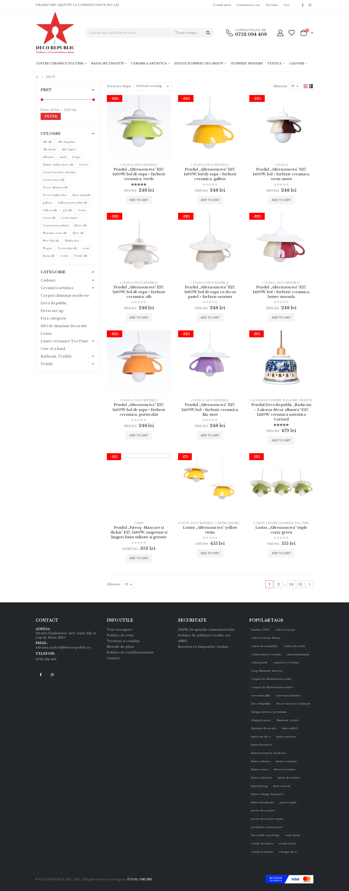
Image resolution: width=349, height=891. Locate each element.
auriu (63, 157)
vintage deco (288, 851)
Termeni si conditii (123, 641)
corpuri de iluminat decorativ (271, 679)
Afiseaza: (280, 86)
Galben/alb (50, 210)
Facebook (41, 674)
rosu (86, 248)
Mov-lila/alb (51, 240)
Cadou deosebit (294, 646)
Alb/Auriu (49, 149)
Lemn (138, 523)
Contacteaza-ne (248, 5)
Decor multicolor (55, 195)
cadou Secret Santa (286, 662)
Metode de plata (120, 647)
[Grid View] (305, 86)
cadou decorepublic (264, 646)
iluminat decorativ (264, 728)
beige (76, 157)
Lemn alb (49, 217)
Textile (274, 63)
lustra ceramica (284, 769)
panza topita (288, 802)
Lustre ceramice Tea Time (60, 63)
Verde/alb (80, 255)
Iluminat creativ (288, 720)
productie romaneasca (266, 827)
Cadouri (296, 63)
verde (64, 255)
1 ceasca (126, 165)
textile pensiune (262, 851)
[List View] (311, 86)
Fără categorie (53, 318)
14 (291, 584)
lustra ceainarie (286, 761)
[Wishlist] (292, 32)
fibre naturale (81, 195)
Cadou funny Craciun (266, 654)
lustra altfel (289, 728)
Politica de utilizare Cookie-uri (204, 635)
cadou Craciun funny (265, 637)
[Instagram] (310, 5)
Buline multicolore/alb (58, 164)
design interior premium (269, 712)
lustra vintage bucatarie (267, 794)
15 (300, 584)
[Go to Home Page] (37, 77)
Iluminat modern (247, 63)
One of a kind (53, 349)
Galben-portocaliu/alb (72, 202)
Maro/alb (80, 225)
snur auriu (293, 835)
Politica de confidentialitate (130, 652)
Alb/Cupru (68, 149)
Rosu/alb (49, 255)
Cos (287, 5)
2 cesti (183, 523)
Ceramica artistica (149, 63)
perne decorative (263, 810)
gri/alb (67, 210)
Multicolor (72, 240)
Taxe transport (119, 630)
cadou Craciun (285, 629)
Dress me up (52, 311)
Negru (47, 248)
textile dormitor (262, 843)
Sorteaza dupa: (119, 86)
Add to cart (138, 200)
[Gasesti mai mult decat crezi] (208, 33)
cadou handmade (298, 654)
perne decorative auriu (267, 818)
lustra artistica (286, 736)
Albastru (48, 157)
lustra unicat (281, 786)
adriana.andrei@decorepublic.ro (63, 647)
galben (47, 202)
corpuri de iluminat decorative (272, 687)
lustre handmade (262, 802)
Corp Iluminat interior (267, 670)
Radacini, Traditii (107, 63)
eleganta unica (261, 720)
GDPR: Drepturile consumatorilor (206, 630)
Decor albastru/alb (55, 187)
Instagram (52, 674)
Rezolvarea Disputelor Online (203, 647)
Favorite (272, 5)
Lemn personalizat (56, 225)
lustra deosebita (289, 777)
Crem (83, 164)
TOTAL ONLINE (139, 879)
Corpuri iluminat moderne (65, 295)
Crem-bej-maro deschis (59, 172)
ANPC (183, 641)
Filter (50, 116)
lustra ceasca (260, 769)
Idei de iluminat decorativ (198, 63)
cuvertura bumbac (288, 695)
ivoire (82, 210)
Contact (113, 658)
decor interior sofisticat (293, 703)
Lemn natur (69, 217)
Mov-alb (78, 233)
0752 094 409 (251, 34)
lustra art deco (261, 736)
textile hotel (287, 843)
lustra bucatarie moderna (268, 753)
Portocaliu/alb (67, 248)
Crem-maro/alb (54, 179)
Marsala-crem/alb (55, 233)
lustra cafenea (260, 761)
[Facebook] (303, 5)
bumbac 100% (260, 629)
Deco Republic (146, 165)
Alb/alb (47, 141)
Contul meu (222, 5)
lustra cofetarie (261, 777)
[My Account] (280, 32)
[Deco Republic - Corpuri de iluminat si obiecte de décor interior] (49, 32)
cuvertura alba (261, 695)
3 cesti (258, 523)
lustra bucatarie (261, 744)
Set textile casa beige (265, 835)
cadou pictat (259, 662)
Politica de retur (120, 635)
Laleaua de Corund (266, 400)
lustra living (259, 786)
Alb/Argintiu (66, 141)
